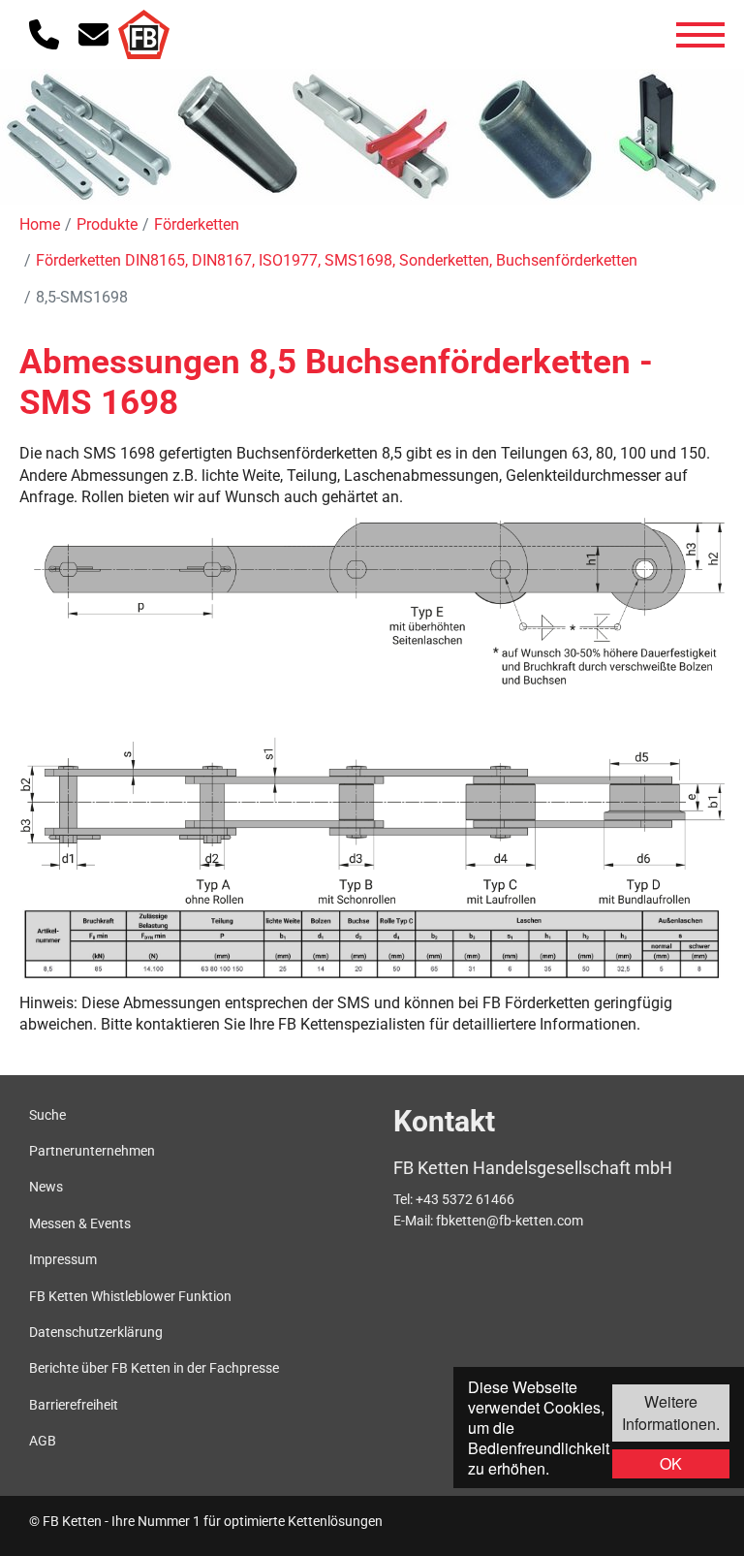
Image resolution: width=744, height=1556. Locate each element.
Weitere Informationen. (671, 1412)
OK (671, 1463)
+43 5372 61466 (465, 1199)
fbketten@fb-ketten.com (509, 1220)
